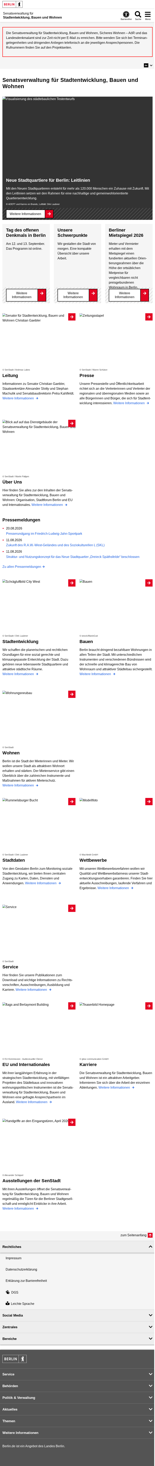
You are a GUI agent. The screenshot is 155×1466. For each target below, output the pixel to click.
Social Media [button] (12, 1315)
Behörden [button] (10, 1386)
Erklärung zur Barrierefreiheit (26, 1280)
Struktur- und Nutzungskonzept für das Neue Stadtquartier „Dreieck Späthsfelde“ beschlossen (72, 557)
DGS (14, 1292)
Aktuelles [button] (9, 1409)
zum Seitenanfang (133, 1235)
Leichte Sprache (22, 1303)
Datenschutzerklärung (21, 1269)
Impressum (13, 1258)
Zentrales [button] (9, 1327)
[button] (148, 65)
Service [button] (8, 1374)
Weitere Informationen (25, 214)
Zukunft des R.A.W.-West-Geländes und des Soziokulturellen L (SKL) (55, 545)
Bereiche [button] (9, 1339)
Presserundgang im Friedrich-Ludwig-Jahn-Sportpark (44, 533)
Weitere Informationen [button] (20, 1433)
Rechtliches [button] (11, 1247)
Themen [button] (8, 1421)
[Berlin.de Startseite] (12, 4)
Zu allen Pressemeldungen (21, 566)
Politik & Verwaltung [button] (18, 1398)
